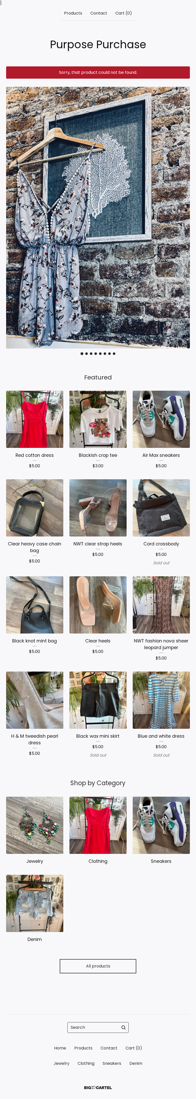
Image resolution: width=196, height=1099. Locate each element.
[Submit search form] (123, 1027)
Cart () (123, 13)
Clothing (86, 1063)
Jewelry (61, 1063)
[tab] (82, 353)
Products (73, 13)
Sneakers (112, 1063)
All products (98, 966)
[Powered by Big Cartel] (98, 1087)
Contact (98, 13)
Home (60, 1048)
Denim (135, 1063)
